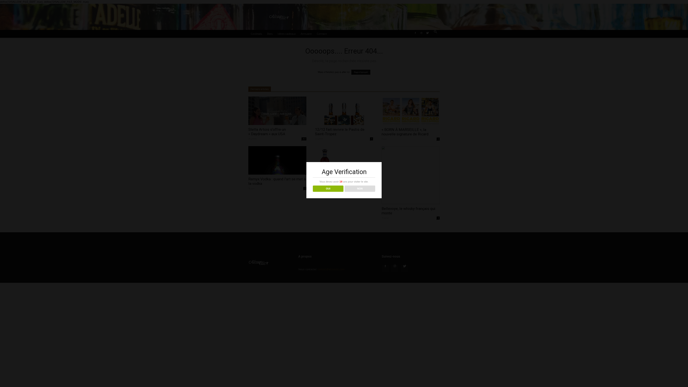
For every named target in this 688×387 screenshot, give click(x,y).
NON (360, 188)
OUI (328, 188)
